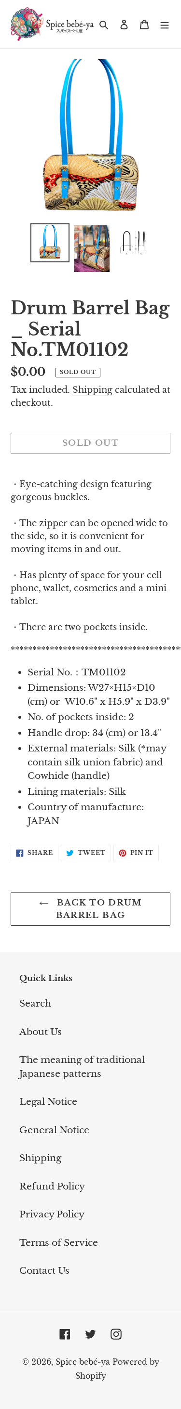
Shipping (92, 390)
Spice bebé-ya (83, 1362)
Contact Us (44, 1270)
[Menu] (164, 24)
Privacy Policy (51, 1214)
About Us (40, 1031)
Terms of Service (58, 1242)
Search (35, 1003)
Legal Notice (48, 1101)
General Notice (54, 1130)
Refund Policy (52, 1186)
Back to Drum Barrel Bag (98, 909)
